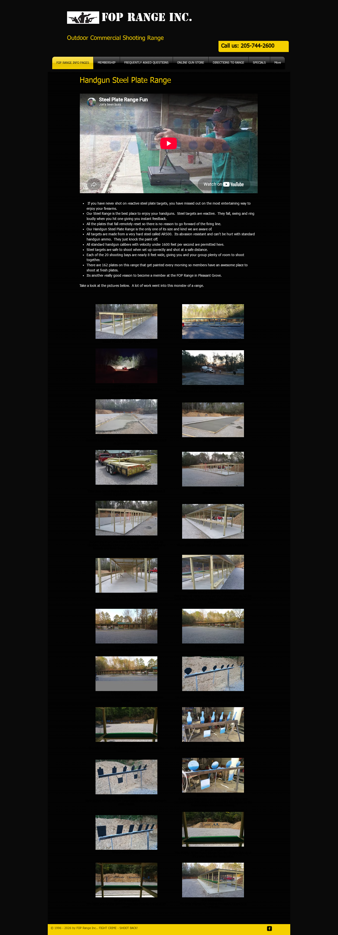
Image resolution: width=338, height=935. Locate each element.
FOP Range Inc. (145, 17)
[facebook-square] (269, 928)
